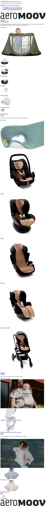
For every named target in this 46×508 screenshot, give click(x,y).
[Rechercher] (1, 498)
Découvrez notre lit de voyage (15, 1)
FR (3, 496)
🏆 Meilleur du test (4, 1)
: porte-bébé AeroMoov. (10, 5)
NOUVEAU (2, 5)
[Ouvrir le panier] (5, 498)
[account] (3, 498)
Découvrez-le (17, 5)
